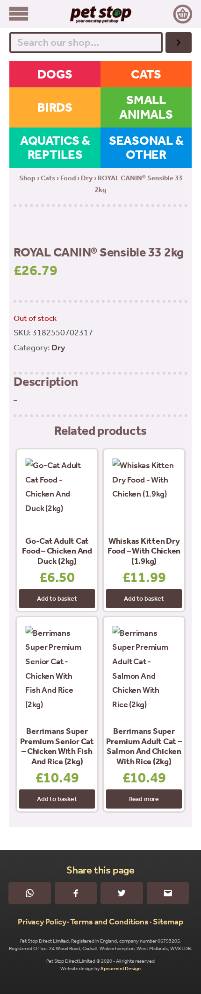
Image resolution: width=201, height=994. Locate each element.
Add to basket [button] (57, 599)
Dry (87, 178)
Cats (48, 178)
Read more (144, 799)
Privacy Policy (42, 921)
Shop (27, 178)
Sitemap (168, 921)
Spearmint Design (120, 969)
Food (68, 178)
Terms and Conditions (109, 921)
